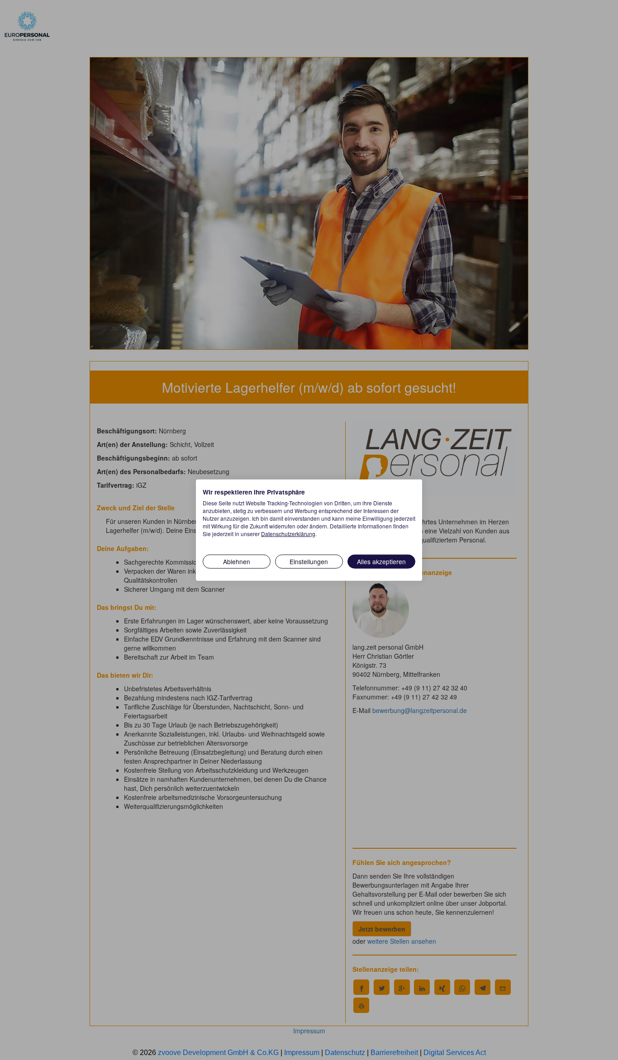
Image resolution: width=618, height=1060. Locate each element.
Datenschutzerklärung (288, 533)
